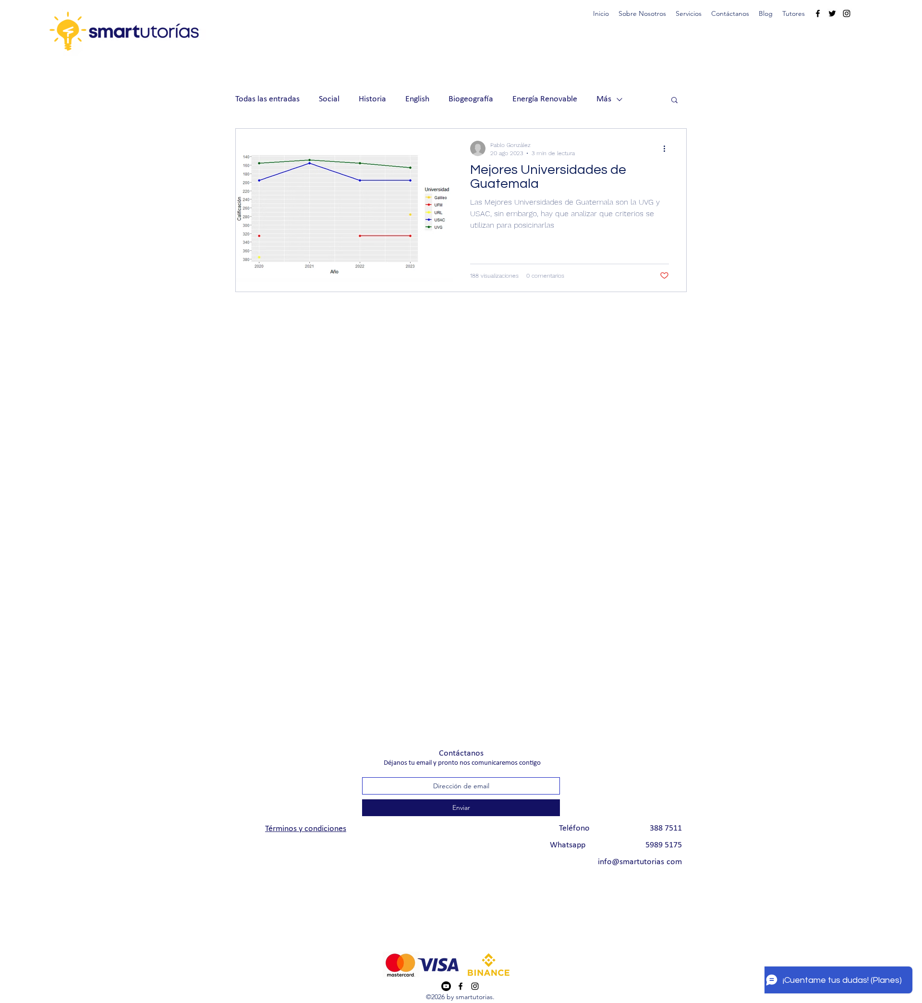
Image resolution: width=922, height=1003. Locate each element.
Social (329, 99)
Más (603, 99)
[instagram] (846, 13)
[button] (688, 13)
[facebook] (818, 13)
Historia (372, 99)
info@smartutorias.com (640, 862)
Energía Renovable (544, 99)
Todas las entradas (267, 99)
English (417, 99)
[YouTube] (446, 986)
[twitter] (832, 13)
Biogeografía (471, 99)
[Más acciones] (667, 148)
